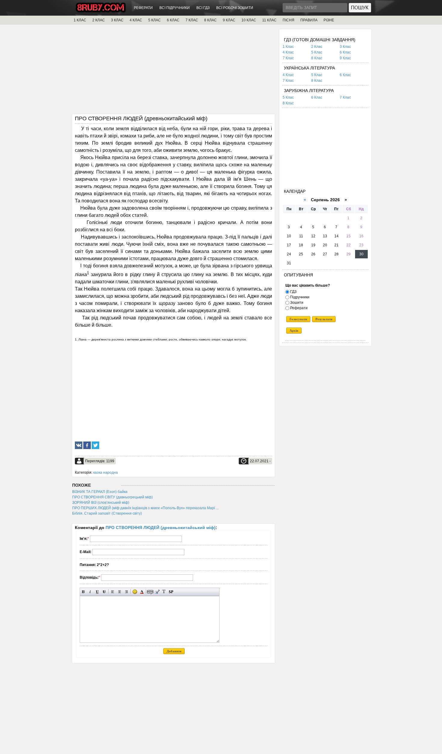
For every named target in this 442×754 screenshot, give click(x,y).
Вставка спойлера (170, 592)
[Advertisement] (173, 71)
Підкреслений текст (97, 592)
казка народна (105, 472)
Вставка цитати (157, 592)
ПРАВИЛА (309, 20)
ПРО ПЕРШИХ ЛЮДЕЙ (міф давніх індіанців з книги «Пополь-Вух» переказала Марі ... (145, 508)
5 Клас (316, 52)
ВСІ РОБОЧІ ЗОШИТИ (234, 8)
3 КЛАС (117, 20)
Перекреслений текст (104, 592)
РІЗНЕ (329, 20)
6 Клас (345, 52)
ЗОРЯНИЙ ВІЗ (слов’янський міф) (100, 502)
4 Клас (288, 52)
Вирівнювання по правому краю (126, 592)
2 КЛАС (98, 20)
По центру (119, 592)
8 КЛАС (210, 20)
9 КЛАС (229, 20)
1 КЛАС (80, 20)
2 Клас (316, 47)
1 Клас (288, 47)
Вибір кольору (141, 592)
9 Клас (345, 58)
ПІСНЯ (288, 20)
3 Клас (345, 47)
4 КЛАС (136, 20)
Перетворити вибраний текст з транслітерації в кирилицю (164, 592)
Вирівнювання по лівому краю (112, 592)
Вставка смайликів (134, 592)
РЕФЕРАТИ (143, 8)
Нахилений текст (90, 592)
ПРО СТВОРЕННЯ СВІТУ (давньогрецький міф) (112, 497)
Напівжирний (83, 592)
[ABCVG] (101, 11)
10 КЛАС (248, 20)
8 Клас (316, 58)
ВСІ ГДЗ (203, 8)
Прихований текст (150, 592)
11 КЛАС (269, 20)
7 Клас (288, 58)
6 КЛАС (173, 20)
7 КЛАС (192, 20)
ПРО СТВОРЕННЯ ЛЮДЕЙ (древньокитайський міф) (161, 527)
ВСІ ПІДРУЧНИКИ (174, 8)
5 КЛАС (154, 20)
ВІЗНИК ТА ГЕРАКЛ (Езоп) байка (99, 492)
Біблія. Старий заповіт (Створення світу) (107, 513)
